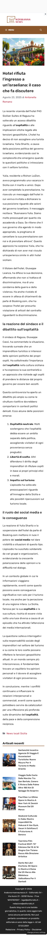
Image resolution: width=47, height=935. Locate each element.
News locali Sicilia (17, 733)
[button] (41, 30)
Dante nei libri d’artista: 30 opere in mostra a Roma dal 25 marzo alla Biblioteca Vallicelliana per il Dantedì (27, 872)
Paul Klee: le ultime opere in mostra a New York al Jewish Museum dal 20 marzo (28, 803)
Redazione (10, 929)
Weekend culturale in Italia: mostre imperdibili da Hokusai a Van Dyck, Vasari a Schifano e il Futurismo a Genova (28, 825)
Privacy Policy (23, 929)
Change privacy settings (36, 932)
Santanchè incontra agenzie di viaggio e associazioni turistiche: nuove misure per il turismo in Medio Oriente (28, 759)
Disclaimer (37, 929)
